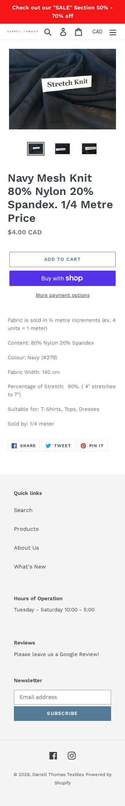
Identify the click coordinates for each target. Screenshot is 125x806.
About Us (26, 547)
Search (23, 510)
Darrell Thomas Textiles (58, 774)
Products (26, 529)
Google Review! (79, 654)
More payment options (63, 295)
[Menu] (112, 31)
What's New (30, 566)
